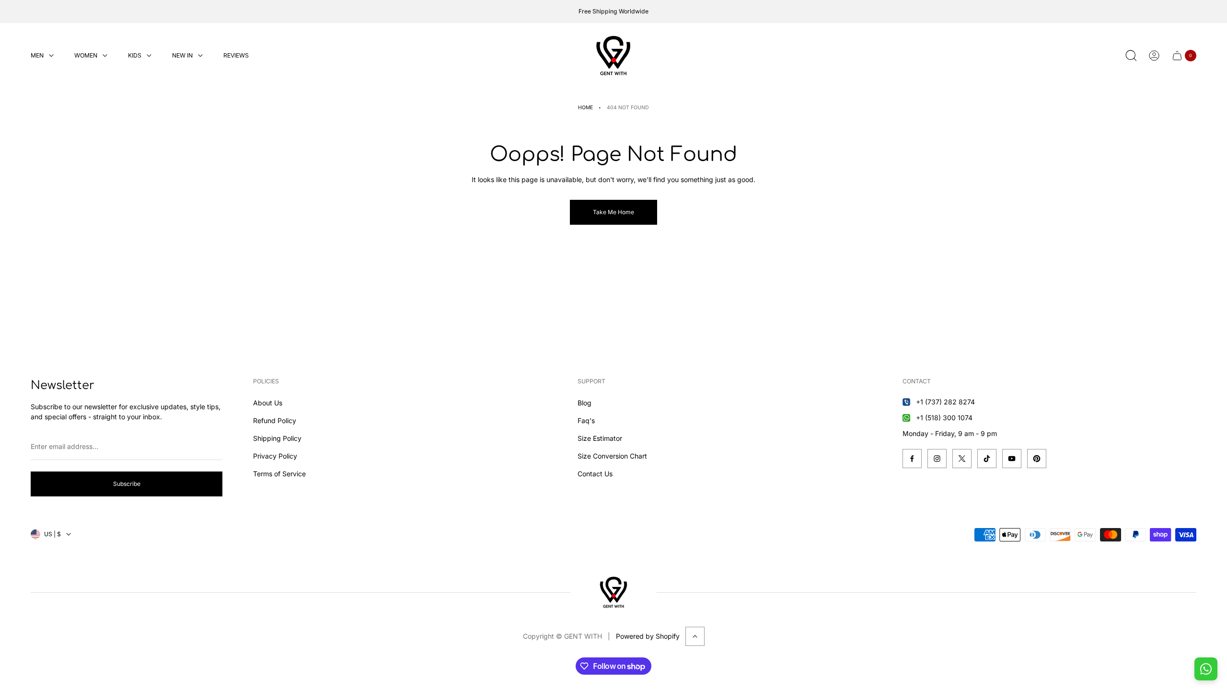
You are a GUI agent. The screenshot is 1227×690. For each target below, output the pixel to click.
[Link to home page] (613, 592)
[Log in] (1154, 55)
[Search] (1131, 55)
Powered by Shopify (648, 636)
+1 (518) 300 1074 (944, 418)
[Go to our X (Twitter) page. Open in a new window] (962, 458)
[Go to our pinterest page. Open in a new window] (1036, 458)
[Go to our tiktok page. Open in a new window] (986, 458)
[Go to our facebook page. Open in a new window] (912, 458)
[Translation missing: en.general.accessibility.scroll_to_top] (695, 636)
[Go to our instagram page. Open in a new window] (937, 458)
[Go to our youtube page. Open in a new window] (1011, 458)
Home (585, 107)
